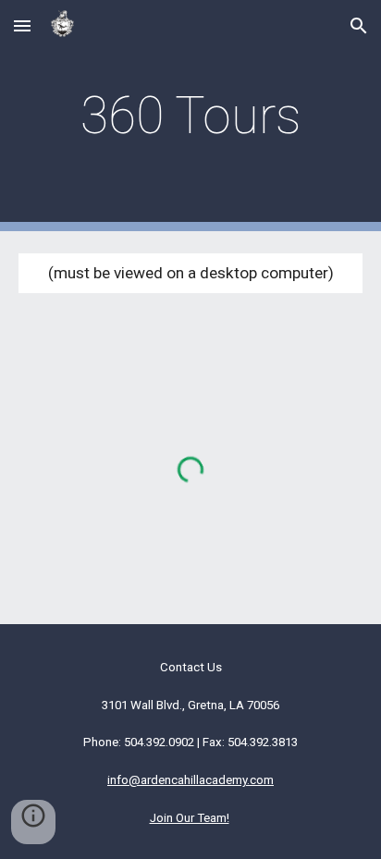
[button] (22, 25)
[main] (190, 115)
